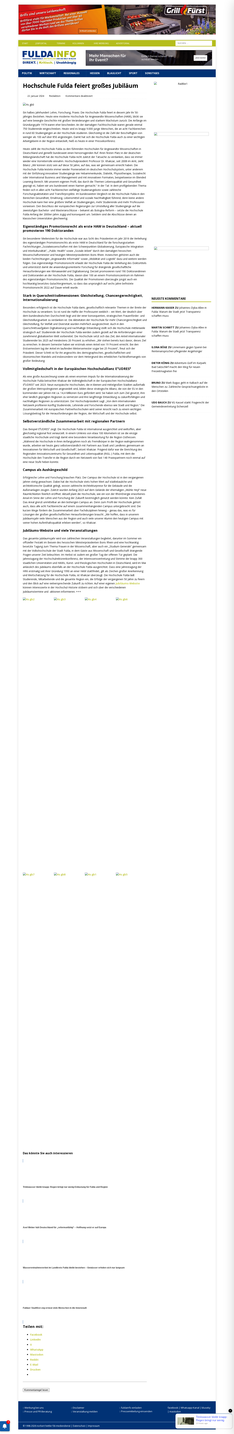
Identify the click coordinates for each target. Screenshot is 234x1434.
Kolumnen (78, 43)
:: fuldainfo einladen (130, 1407)
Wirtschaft (47, 73)
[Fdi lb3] (149, 63)
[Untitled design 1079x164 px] (117, 32)
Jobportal (41, 43)
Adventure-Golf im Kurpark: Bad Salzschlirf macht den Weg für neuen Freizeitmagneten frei (179, 367)
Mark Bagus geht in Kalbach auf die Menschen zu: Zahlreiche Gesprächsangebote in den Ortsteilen (180, 387)
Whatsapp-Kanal (190, 1407)
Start (25, 43)
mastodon (175, 1411)
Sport (133, 73)
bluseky (206, 1407)
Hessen (95, 73)
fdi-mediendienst (61, 1425)
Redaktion (55, 96)
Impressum (94, 1425)
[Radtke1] (181, 125)
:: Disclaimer (77, 1407)
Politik (27, 73)
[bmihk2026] (181, 239)
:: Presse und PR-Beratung (37, 1411)
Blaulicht (114, 73)
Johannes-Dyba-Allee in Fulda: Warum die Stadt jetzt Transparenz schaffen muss (179, 312)
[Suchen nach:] (194, 43)
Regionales (72, 73)
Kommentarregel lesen (36, 1390)
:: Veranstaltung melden (84, 1411)
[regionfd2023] (181, 290)
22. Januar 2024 (35, 96)
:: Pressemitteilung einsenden (135, 1411)
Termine (61, 43)
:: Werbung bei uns (33, 1407)
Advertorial (123, 43)
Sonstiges (152, 73)
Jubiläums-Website (128, 583)
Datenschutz (79, 1425)
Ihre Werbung (101, 43)
